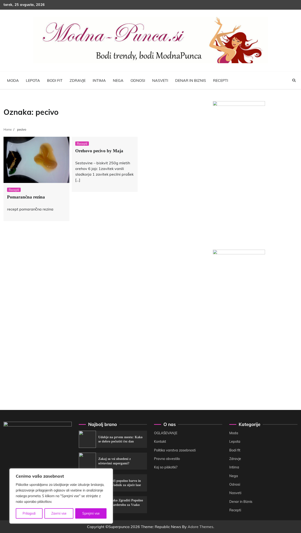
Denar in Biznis (190, 80)
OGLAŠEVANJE (165, 433)
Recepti (220, 80)
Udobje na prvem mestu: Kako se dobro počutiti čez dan (120, 439)
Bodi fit (55, 80)
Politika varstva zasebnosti (175, 450)
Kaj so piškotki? (165, 467)
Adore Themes (200, 526)
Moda (13, 80)
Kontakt (160, 441)
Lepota (33, 80)
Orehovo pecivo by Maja (99, 150)
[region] (61, 496)
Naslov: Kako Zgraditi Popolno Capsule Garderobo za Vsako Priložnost (120, 504)
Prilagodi (29, 513)
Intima (99, 80)
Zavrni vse (59, 513)
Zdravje (78, 80)
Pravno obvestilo (167, 459)
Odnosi (138, 80)
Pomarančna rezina (26, 196)
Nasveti (160, 80)
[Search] (293, 80)
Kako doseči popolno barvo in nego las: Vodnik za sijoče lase (119, 483)
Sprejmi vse (91, 513)
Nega (118, 80)
